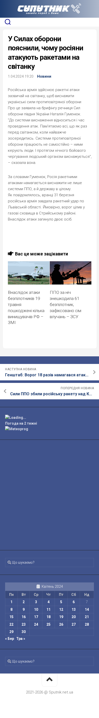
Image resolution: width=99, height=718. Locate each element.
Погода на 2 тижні (21, 423)
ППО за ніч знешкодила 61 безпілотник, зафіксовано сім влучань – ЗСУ (65, 304)
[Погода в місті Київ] (49, 418)
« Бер (9, 639)
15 (11, 617)
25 (48, 624)
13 (74, 609)
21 (87, 617)
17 (36, 617)
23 (24, 624)
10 (36, 609)
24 (36, 624)
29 (11, 632)
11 (48, 609)
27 (74, 624)
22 (11, 624)
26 (61, 624)
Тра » (20, 639)
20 (74, 617)
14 (87, 609)
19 (61, 617)
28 (87, 624)
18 (48, 617)
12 (61, 609)
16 (24, 617)
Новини (44, 76)
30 (24, 632)
